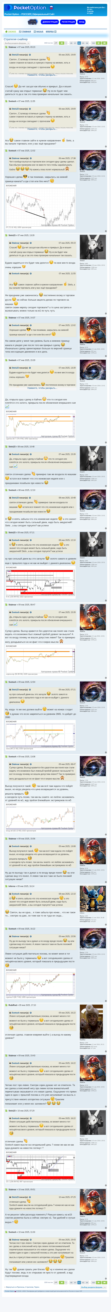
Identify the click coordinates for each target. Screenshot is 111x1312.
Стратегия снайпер (16, 39)
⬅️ (38, 31)
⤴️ (25, 31)
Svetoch (15, 273)
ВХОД (81, 22)
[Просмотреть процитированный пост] (30, 55)
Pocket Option (9, 1291)
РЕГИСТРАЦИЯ (68, 22)
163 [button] (93, 43)
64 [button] (87, 43)
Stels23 (15, 55)
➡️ (51, 31)
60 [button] (71, 43)
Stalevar (15, 158)
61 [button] (75, 43)
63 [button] (83, 43)
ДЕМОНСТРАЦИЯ (50, 22)
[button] (56, 43)
